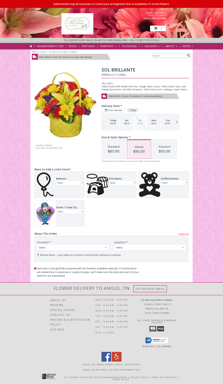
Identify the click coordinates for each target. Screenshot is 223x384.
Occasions (129, 46)
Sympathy (107, 46)
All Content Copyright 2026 (81, 377)
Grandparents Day (50, 46)
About (170, 46)
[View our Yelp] (117, 360)
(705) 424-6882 (158, 18)
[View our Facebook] (106, 360)
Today (133, 110)
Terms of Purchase (164, 377)
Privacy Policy (139, 377)
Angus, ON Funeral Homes (97, 364)
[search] (188, 55)
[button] (158, 28)
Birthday (88, 46)
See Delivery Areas (150, 289)
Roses (73, 46)
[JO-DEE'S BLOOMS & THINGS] (77, 33)
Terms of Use (121, 379)
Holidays (151, 46)
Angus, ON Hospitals (128, 364)
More (186, 46)
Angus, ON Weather (94, 369)
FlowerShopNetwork (113, 377)
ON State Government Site (124, 369)
